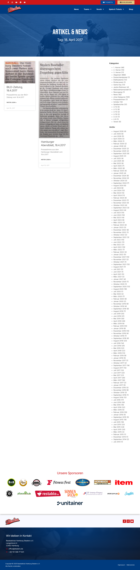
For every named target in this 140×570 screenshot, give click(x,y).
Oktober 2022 (118, 235)
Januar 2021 (118, 279)
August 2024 (118, 185)
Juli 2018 (116, 343)
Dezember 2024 (119, 176)
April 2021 (117, 274)
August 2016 (118, 397)
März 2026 (117, 141)
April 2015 (117, 429)
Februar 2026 (118, 144)
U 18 (115, 114)
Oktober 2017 (118, 363)
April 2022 (117, 247)
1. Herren (116, 67)
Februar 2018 (118, 356)
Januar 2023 (118, 227)
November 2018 (119, 333)
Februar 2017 (118, 383)
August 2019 (118, 311)
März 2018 (117, 353)
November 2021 (119, 259)
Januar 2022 (118, 254)
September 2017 (119, 365)
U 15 (115, 112)
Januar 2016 (118, 415)
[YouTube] (16, 2)
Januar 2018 (118, 358)
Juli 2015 (116, 422)
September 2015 (119, 417)
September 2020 (119, 287)
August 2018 (118, 341)
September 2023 (119, 208)
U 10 (115, 107)
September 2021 (119, 264)
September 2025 (119, 153)
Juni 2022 (117, 242)
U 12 (115, 109)
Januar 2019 (118, 328)
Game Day (117, 85)
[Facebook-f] (124, 521)
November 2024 (119, 178)
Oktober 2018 (118, 336)
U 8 (114, 119)
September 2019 (119, 309)
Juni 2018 (117, 346)
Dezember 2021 (119, 257)
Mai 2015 (117, 427)
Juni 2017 (117, 373)
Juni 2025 (117, 161)
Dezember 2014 (119, 437)
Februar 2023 (118, 225)
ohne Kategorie (119, 97)
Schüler (116, 102)
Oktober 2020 (118, 284)
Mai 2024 (117, 193)
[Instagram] (12, 2)
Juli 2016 (116, 400)
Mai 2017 (116, 375)
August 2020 (118, 289)
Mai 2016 (117, 405)
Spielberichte (118, 104)
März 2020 (117, 296)
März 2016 (117, 410)
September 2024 (119, 183)
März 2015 (117, 432)
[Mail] (24, 2)
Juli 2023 (117, 213)
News (76, 9)
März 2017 (117, 380)
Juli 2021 (116, 269)
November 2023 (119, 203)
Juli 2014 (116, 442)
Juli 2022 (117, 240)
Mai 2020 (117, 294)
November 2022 (119, 232)
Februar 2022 (118, 252)
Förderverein (118, 82)
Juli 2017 (116, 370)
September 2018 (119, 338)
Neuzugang (117, 92)
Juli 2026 (117, 134)
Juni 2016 (117, 402)
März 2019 (117, 323)
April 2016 (117, 407)
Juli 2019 (116, 314)
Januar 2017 (118, 385)
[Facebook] (8, 2)
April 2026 (117, 139)
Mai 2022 (117, 245)
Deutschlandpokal (120, 77)
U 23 (115, 117)
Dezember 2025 (119, 149)
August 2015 (118, 420)
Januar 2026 (118, 146)
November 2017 (119, 360)
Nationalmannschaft (121, 90)
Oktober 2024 (118, 181)
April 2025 (117, 166)
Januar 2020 (118, 301)
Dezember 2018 (119, 331)
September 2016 (119, 395)
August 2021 (118, 267)
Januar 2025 (118, 173)
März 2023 (117, 222)
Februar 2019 (118, 326)
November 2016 (119, 390)
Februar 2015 (118, 434)
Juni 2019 (117, 316)
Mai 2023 (117, 218)
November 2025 (119, 151)
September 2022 (119, 237)
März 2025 (117, 168)
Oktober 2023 (118, 205)
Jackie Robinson (119, 87)
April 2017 (117, 378)
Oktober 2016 (118, 392)
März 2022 (117, 250)
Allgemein (117, 75)
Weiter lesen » (12, 102)
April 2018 (117, 351)
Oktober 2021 (118, 262)
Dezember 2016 (119, 388)
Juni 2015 (117, 424)
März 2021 (117, 277)
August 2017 (118, 368)
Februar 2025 (118, 171)
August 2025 (118, 156)
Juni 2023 (117, 215)
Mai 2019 (117, 319)
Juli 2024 (117, 188)
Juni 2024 (117, 190)
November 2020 (119, 282)
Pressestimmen (119, 99)
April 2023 (117, 220)
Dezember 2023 (119, 200)
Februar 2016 (118, 412)
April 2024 (117, 195)
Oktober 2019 (118, 306)
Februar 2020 (118, 299)
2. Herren (117, 70)
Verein (115, 122)
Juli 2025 (117, 158)
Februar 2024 (118, 198)
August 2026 (118, 131)
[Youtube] (132, 521)
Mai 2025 (117, 163)
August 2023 (118, 210)
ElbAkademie (118, 80)
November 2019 (119, 304)
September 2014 (119, 439)
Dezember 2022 (119, 230)
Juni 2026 (117, 136)
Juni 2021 (117, 272)
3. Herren (117, 72)
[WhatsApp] (20, 2)
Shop (131, 9)
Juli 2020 (117, 291)
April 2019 (117, 321)
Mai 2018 (117, 348)
